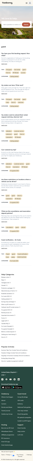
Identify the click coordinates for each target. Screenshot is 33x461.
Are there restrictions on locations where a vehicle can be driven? (16, 180)
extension (9, 134)
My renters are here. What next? (12, 85)
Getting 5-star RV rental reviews (10, 307)
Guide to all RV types (24, 421)
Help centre (21, 431)
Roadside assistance (6, 293)
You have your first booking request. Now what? (15, 54)
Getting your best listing (8, 334)
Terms (3, 455)
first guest (9, 69)
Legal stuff (4, 321)
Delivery (20, 404)
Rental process (5, 312)
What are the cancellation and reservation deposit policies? (15, 212)
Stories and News (6, 407)
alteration (9, 131)
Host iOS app (5, 442)
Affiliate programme (7, 435)
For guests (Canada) (6, 329)
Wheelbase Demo (7, 431)
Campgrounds (5, 282)
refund (23, 227)
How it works (22, 428)
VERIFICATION (21, 257)
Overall (3, 285)
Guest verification (23, 254)
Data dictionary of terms (8, 291)
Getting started (14, 76)
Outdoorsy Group (6, 414)
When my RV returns (7, 304)
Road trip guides (23, 414)
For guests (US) (14, 171)
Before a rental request (7, 332)
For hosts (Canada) (6, 326)
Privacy (8, 455)
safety (13, 257)
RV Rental (15, 73)
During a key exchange (7, 302)
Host (7, 257)
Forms (3, 318)
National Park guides (24, 407)
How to (8, 73)
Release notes (5, 277)
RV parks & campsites (24, 417)
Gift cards (20, 400)
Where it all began (7, 397)
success (23, 73)
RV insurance (5, 438)
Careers (3, 404)
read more (4, 64)
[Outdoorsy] (7, 3)
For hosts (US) (14, 261)
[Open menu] (29, 3)
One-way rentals (23, 411)
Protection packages (7, 288)
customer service (19, 131)
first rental (17, 69)
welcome (20, 102)
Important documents (7, 315)
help (7, 102)
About (3, 400)
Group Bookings (23, 397)
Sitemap (29, 455)
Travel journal (5, 411)
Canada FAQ (4, 323)
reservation (9, 137)
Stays (2, 280)
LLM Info (20, 435)
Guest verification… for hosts (11, 240)
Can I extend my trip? (8, 150)
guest (24, 69)
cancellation (9, 227)
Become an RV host (7, 428)
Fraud (7, 254)
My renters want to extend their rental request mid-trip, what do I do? (14, 116)
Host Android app (7, 445)
